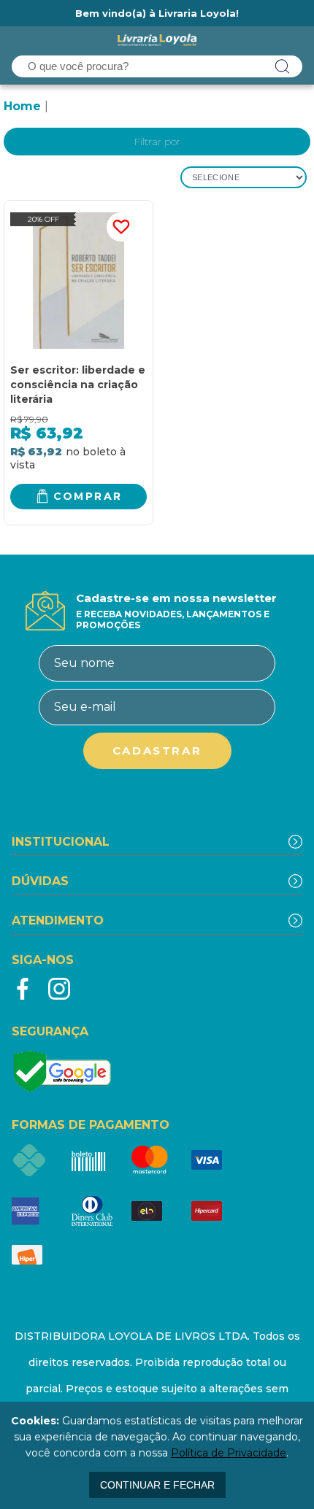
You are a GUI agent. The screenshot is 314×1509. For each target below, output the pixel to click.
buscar (282, 66)
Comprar (88, 496)
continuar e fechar (157, 1485)
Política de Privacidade (228, 1452)
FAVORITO (121, 227)
